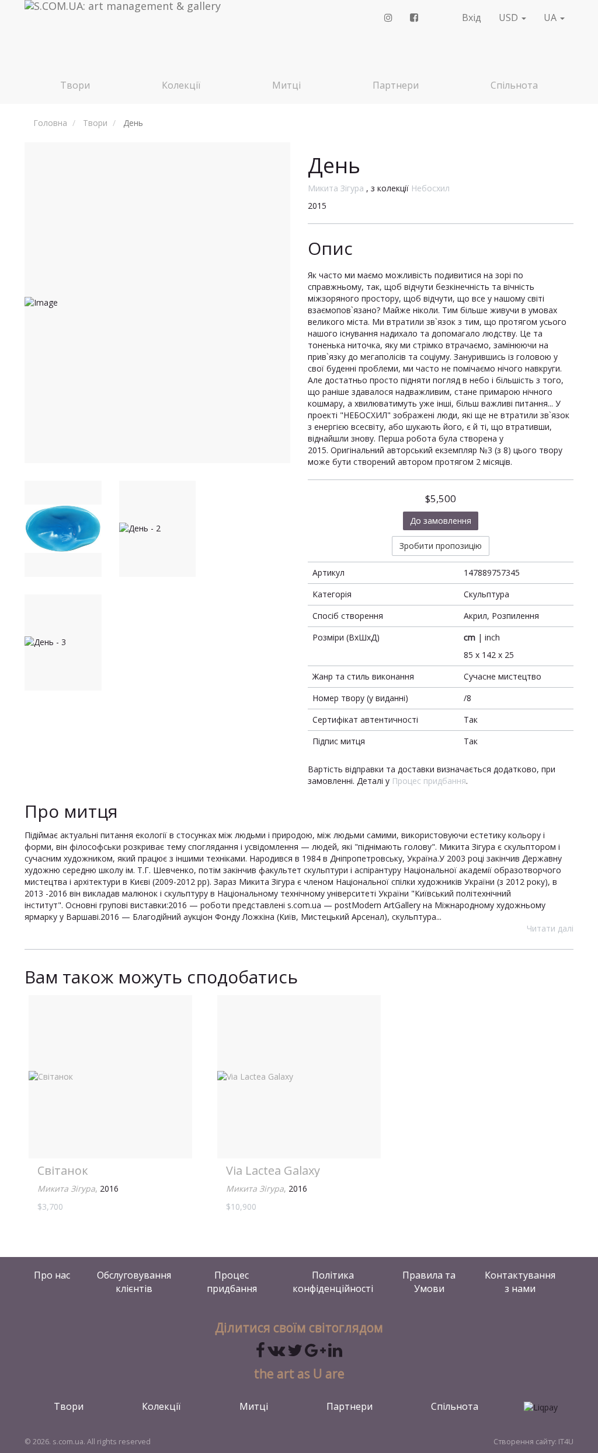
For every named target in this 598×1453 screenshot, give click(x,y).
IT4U (565, 1442)
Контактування (520, 1282)
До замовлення (440, 520)
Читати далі (550, 928)
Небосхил (430, 188)
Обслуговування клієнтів (134, 1282)
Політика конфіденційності (333, 1282)
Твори (75, 85)
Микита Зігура (336, 188)
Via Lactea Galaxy (273, 1170)
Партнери (396, 85)
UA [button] (551, 17)
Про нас (52, 1275)
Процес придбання (429, 780)
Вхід (471, 17)
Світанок (62, 1170)
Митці (286, 85)
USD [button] (509, 17)
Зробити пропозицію (440, 545)
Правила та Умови (429, 1282)
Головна (50, 122)
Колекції (181, 85)
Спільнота (514, 85)
